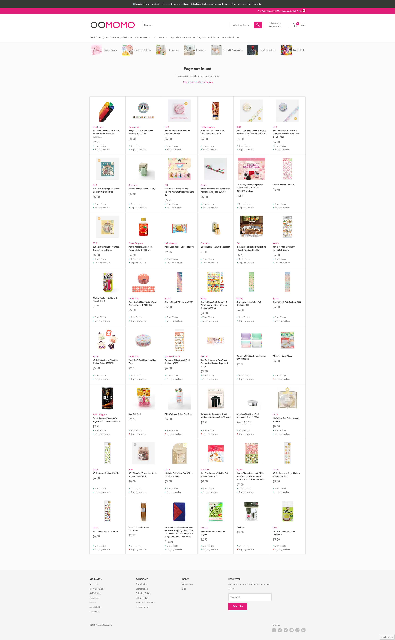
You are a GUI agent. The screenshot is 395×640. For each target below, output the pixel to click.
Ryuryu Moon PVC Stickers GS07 (179, 302)
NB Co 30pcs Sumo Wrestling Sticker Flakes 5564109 (105, 361)
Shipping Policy (143, 593)
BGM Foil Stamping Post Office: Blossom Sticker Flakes (106, 190)
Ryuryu (168, 298)
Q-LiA (275, 414)
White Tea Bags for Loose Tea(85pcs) (284, 533)
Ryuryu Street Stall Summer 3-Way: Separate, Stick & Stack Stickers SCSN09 (214, 305)
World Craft (134, 298)
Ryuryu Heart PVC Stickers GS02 (287, 302)
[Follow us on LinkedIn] (303, 630)
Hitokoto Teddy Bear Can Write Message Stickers (178, 474)
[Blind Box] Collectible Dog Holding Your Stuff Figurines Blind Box (179, 191)
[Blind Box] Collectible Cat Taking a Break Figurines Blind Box (251, 248)
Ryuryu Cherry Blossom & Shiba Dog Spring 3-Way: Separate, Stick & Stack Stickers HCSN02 (250, 476)
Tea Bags (241, 527)
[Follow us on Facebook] (274, 630)
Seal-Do (204, 356)
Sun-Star (205, 469)
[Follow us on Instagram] (280, 630)
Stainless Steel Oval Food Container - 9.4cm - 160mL (248, 415)
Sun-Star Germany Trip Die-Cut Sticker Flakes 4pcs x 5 (214, 474)
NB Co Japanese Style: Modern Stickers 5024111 (286, 474)
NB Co (95, 356)
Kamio (276, 243)
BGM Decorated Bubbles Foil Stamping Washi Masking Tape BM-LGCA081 (286, 133)
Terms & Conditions (145, 602)
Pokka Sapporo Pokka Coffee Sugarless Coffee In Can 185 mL (106, 419)
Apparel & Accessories (181, 37)
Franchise (94, 598)
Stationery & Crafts (120, 37)
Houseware (159, 37)
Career (92, 602)
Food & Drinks (228, 37)
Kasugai (204, 527)
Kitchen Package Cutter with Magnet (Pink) (105, 299)
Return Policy (142, 598)
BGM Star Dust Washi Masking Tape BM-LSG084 (177, 132)
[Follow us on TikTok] (297, 630)
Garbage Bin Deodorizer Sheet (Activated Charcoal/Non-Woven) (215, 415)
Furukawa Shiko (172, 356)
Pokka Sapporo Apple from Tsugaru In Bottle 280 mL (140, 248)
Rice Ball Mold (135, 414)
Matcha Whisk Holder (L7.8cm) (142, 188)
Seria (275, 527)
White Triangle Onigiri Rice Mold (178, 414)
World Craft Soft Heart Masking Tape (142, 361)
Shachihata (98, 127)
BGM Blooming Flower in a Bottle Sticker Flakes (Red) (143, 474)
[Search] (258, 25)
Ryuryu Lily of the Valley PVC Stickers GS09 (249, 303)
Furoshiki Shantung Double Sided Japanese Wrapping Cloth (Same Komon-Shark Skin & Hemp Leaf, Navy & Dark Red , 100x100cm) (179, 532)
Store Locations (97, 588)
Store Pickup (142, 588)
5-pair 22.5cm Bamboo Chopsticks (139, 529)
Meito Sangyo (171, 243)
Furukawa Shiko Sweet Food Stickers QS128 (177, 361)
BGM (167, 127)
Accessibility (95, 607)
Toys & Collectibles (207, 37)
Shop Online (141, 584)
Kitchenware (141, 37)
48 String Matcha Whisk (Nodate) (215, 247)
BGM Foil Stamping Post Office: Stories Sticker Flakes (106, 248)
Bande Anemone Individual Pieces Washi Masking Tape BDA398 (215, 190)
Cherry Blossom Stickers (283, 184)
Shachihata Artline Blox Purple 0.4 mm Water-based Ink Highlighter (106, 133)
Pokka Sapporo (208, 127)
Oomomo (133, 185)
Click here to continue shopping (198, 82)
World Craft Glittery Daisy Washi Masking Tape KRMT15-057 (142, 303)
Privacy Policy (142, 607)
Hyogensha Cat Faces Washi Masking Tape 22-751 (141, 132)
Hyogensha (134, 127)
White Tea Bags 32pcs (282, 356)
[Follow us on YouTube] (291, 630)
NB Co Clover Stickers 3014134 (106, 473)
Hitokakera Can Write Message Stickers (286, 419)
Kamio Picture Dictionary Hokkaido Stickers (284, 248)
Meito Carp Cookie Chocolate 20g (179, 247)
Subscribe (238, 606)
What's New (187, 584)
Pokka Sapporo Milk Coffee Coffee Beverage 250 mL (212, 132)
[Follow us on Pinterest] (286, 630)
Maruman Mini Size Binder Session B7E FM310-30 (251, 357)
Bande (204, 185)
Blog (184, 588)
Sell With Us (95, 593)
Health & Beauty (96, 37)
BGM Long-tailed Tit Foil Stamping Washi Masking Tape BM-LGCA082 (251, 132)
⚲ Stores (298, 11)
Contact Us (94, 611)
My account (274, 26)
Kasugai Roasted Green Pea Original (213, 533)
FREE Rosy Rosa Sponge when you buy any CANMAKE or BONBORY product (250, 187)
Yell (166, 185)
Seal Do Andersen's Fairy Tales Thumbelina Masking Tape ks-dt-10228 (215, 363)
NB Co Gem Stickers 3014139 (105, 531)
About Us (93, 584)
